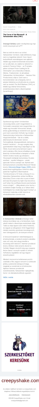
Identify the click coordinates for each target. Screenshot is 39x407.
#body (29, 32)
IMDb (5, 277)
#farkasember (23, 32)
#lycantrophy (15, 32)
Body (19, 27)
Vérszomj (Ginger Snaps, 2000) (20, 167)
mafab (11, 277)
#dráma (34, 32)
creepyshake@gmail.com (19, 400)
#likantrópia (6, 32)
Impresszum (26, 395)
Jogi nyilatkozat (14, 395)
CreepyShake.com (20, 398)
